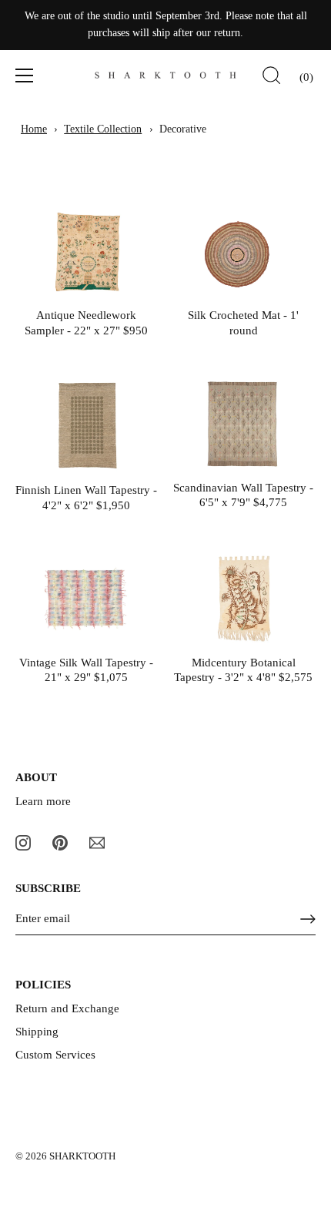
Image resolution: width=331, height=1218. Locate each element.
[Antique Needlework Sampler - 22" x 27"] (86, 252)
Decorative (182, 129)
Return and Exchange (67, 1008)
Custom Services (55, 1055)
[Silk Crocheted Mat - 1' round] (243, 252)
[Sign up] (308, 919)
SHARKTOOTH (82, 1156)
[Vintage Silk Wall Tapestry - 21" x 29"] (86, 599)
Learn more (43, 801)
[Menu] (25, 75)
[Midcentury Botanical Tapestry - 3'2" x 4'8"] (243, 599)
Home (34, 129)
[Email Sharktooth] (97, 841)
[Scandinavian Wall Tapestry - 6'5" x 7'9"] (243, 424)
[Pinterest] (60, 841)
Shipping (37, 1031)
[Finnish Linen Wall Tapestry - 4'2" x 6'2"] (86, 425)
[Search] (272, 78)
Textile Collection (103, 129)
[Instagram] (23, 841)
